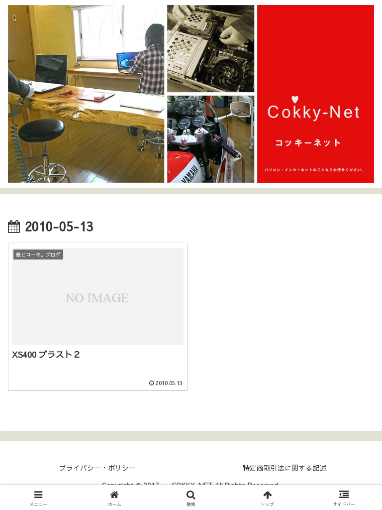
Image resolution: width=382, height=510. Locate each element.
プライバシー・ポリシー (97, 468)
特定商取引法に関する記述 (284, 468)
